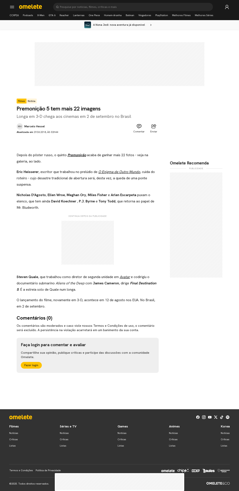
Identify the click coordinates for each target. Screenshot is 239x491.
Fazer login (31, 365)
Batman (130, 15)
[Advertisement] (88, 141)
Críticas (13, 439)
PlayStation (161, 15)
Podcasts (28, 15)
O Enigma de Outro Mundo (119, 172)
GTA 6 (52, 15)
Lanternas (79, 15)
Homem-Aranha (113, 15)
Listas (12, 445)
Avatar (125, 277)
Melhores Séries (204, 15)
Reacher (64, 15)
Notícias (13, 433)
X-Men (40, 15)
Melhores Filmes (181, 15)
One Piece (94, 15)
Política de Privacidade (48, 470)
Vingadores (144, 15)
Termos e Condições (21, 470)
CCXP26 (14, 15)
